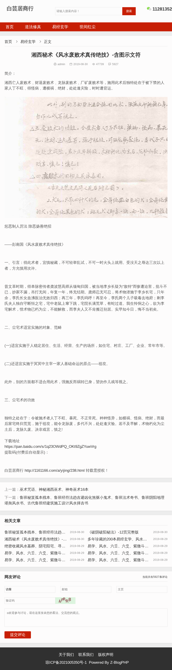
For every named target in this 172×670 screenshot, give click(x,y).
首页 (10, 27)
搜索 (129, 11)
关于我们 (66, 655)
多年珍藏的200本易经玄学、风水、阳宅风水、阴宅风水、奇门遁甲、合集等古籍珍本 (118, 539)
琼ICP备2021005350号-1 (66, 662)
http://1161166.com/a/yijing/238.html (55, 470)
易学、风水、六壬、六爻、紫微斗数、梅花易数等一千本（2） (116, 553)
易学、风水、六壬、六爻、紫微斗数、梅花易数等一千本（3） (33, 553)
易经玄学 (60, 27)
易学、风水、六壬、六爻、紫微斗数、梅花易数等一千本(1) (116, 546)
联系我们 (86, 655)
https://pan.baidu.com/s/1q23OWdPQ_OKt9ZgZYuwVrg (50, 446)
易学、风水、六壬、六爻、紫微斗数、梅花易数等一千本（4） (33, 560)
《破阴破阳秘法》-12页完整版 (113, 532)
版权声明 (105, 655)
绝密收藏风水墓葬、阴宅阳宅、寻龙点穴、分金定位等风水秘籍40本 (34, 546)
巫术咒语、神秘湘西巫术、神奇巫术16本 (54, 489)
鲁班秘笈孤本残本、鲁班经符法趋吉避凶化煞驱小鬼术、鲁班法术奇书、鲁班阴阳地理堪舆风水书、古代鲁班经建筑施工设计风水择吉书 (34, 532)
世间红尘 (88, 27)
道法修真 (33, 27)
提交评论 (17, 635)
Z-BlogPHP (119, 662)
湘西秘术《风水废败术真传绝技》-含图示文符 (35, 539)
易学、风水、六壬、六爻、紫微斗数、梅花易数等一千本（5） (116, 560)
